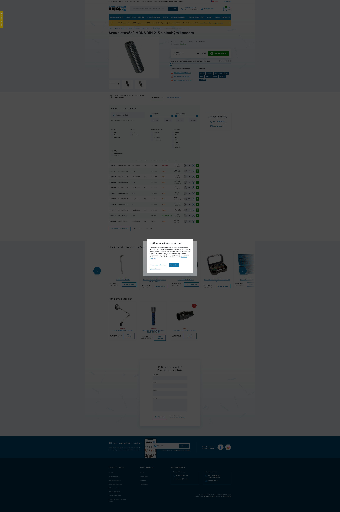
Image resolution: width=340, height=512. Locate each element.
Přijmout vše (174, 265)
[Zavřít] (194, 243)
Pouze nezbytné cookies (158, 265)
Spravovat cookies (155, 269)
